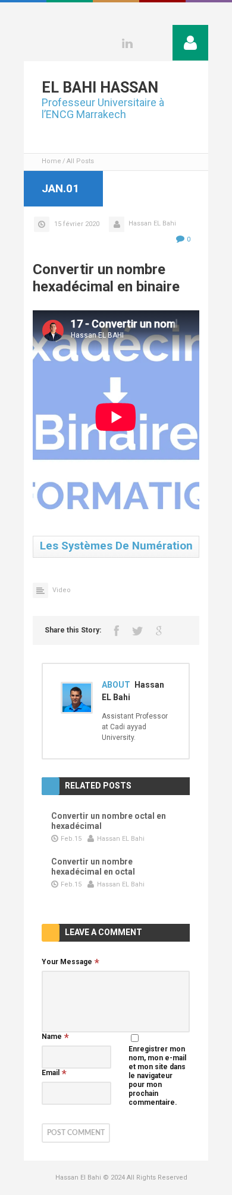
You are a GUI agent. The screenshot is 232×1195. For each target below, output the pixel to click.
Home (51, 161)
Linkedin (127, 43)
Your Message (67, 962)
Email (50, 1073)
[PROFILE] (190, 43)
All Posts (80, 161)
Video (61, 590)
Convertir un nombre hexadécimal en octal (93, 866)
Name (52, 1036)
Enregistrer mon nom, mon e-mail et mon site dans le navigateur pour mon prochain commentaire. (157, 1076)
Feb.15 (71, 839)
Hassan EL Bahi (152, 223)
